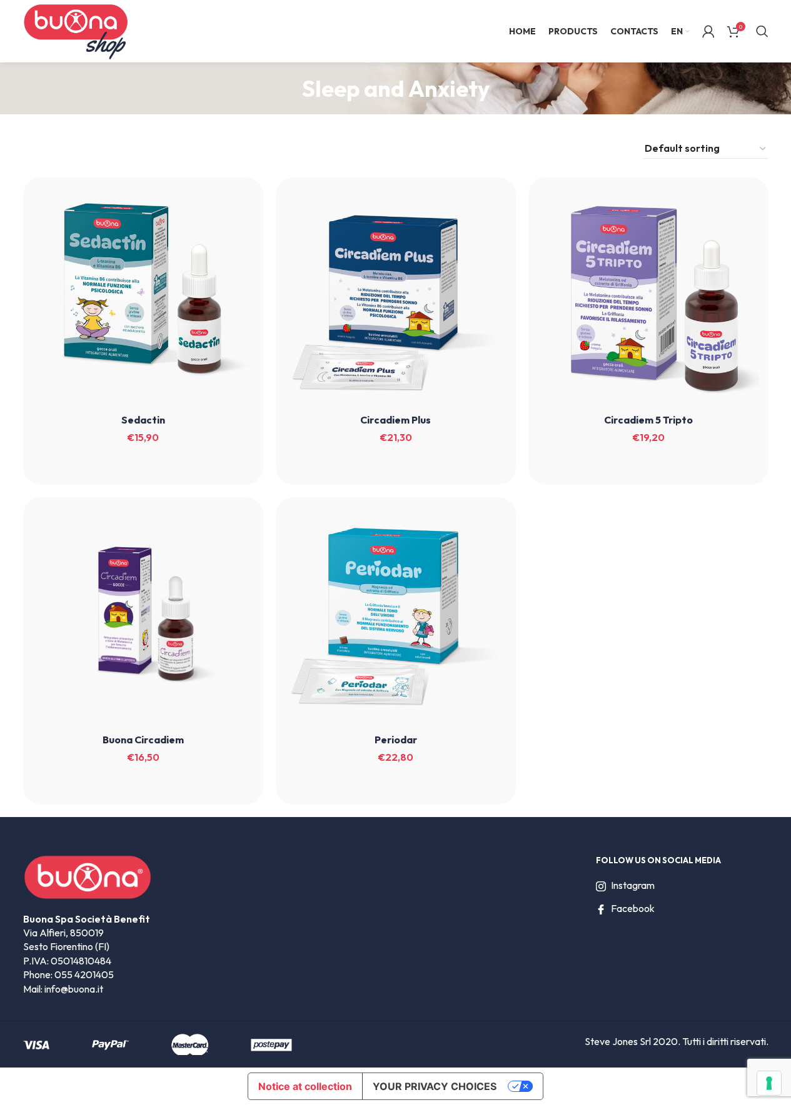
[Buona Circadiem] (143, 617)
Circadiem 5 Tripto (648, 420)
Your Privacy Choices (434, 1086)
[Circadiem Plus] (395, 297)
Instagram (633, 885)
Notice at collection (305, 1086)
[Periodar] (395, 617)
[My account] (708, 31)
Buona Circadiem (143, 739)
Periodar (396, 739)
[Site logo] (76, 30)
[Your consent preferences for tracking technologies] (769, 1083)
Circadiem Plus (395, 420)
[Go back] (286, 88)
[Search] (762, 31)
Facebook (633, 908)
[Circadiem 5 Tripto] (648, 297)
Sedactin (143, 420)
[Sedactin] (143, 297)
